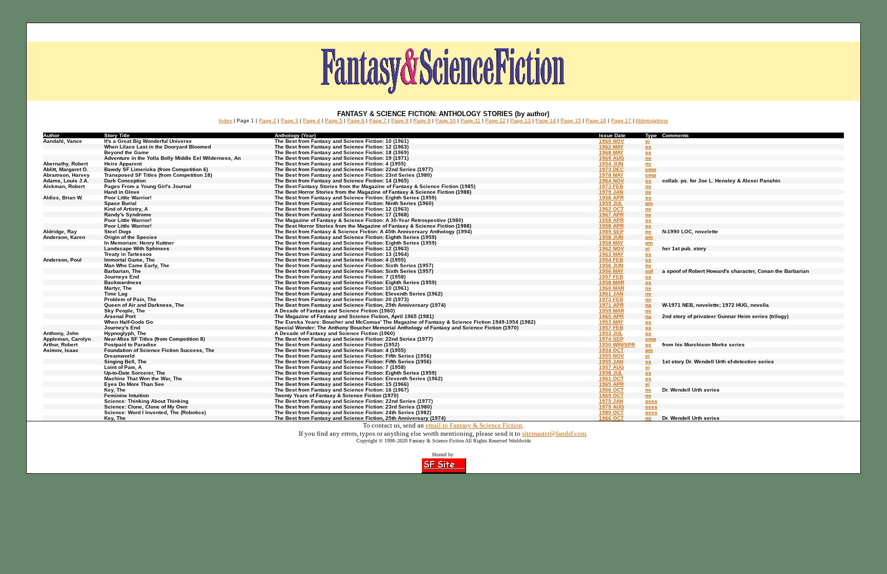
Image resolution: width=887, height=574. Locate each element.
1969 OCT (611, 395)
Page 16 (596, 120)
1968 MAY (611, 152)
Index (225, 120)
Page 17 (621, 120)
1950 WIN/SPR (617, 344)
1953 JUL (611, 333)
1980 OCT (611, 412)
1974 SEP (611, 339)
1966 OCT (611, 390)
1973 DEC (611, 169)
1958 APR (611, 197)
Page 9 (422, 120)
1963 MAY (611, 254)
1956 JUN (611, 265)
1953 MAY (611, 322)
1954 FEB (611, 260)
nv (648, 158)
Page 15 (571, 120)
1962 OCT (611, 209)
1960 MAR (611, 288)
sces (651, 401)
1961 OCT (611, 378)
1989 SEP (611, 231)
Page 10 (445, 120)
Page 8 (400, 120)
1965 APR (611, 316)
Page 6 (355, 120)
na (648, 305)
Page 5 (333, 120)
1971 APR (611, 305)
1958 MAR (611, 282)
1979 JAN (611, 192)
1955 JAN (611, 361)
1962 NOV (611, 248)
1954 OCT (611, 350)
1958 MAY (611, 243)
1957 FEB (611, 277)
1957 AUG (611, 367)
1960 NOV (611, 141)
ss (648, 147)
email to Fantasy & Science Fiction (474, 425)
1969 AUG (611, 158)
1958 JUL (611, 373)
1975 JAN (611, 401)
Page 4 (311, 120)
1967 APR (611, 214)
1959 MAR (611, 310)
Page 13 (520, 120)
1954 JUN (611, 163)
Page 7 (378, 120)
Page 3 (289, 120)
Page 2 (267, 120)
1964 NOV (611, 180)
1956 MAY (611, 271)
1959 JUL (611, 203)
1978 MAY (611, 175)
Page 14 (545, 120)
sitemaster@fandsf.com (554, 433)
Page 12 (495, 120)
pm (649, 203)
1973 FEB (611, 186)
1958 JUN (611, 237)
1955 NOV (611, 356)
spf (649, 271)
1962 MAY (611, 147)
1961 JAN (611, 294)
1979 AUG (611, 407)
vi (647, 141)
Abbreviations (651, 120)
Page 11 (470, 120)
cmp (650, 169)
